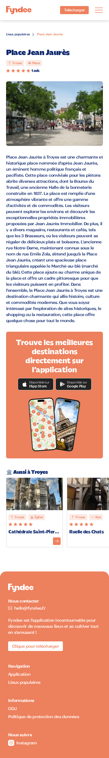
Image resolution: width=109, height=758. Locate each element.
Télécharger (74, 10)
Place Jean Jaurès (50, 34)
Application (19, 674)
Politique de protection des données (43, 716)
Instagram (26, 742)
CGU (12, 708)
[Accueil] (18, 10)
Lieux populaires (18, 34)
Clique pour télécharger (35, 646)
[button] (36, 384)
